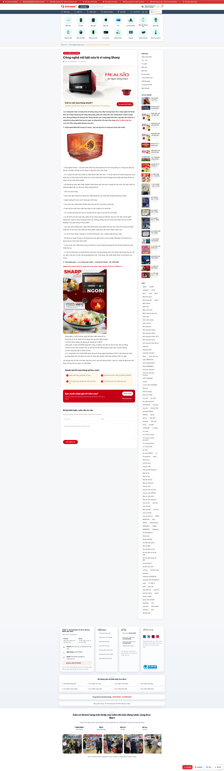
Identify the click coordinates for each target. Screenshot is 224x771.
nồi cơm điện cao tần (149, 549)
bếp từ (156, 300)
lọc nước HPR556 (148, 453)
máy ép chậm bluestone (149, 469)
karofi (144, 424)
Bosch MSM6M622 (148, 366)
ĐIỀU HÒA (66, 12)
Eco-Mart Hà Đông (147, 684)
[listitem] (72, 743)
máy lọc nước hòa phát (149, 489)
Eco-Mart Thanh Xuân (71, 689)
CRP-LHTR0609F (148, 378)
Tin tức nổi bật (146, 95)
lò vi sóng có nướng (148, 434)
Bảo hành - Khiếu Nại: (128, 638)
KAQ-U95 (153, 421)
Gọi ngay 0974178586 (125, 104)
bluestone (145, 346)
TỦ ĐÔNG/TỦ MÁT (146, 84)
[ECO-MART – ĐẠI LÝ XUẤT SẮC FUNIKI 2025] (145, 202)
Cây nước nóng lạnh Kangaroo (148, 374)
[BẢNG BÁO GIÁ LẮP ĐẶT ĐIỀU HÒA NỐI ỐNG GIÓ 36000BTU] (145, 117)
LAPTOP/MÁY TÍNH (147, 77)
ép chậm (153, 398)
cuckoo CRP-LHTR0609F (150, 385)
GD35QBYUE (146, 404)
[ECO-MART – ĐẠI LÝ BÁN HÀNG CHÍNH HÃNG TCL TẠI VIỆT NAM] (145, 212)
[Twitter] (148, 636)
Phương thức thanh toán (106, 650)
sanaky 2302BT (147, 596)
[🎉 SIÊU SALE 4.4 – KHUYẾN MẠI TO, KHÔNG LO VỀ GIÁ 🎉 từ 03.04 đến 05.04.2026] (145, 177)
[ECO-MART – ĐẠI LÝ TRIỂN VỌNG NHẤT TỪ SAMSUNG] (145, 223)
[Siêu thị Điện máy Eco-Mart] (69, 6)
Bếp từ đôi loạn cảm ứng (150, 313)
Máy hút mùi (146, 476)
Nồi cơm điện (146, 546)
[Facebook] (144, 636)
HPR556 (145, 414)
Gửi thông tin (70, 442)
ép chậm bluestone (148, 401)
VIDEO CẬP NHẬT (146, 57)
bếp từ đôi (146, 306)
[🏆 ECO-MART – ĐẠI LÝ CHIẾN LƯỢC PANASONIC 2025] (145, 189)
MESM (157, 516)
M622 (155, 456)
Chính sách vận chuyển (105, 637)
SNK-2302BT (155, 606)
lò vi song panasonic (148, 443)
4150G (153, 290)
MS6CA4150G (154, 522)
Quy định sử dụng (104, 646)
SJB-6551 (145, 606)
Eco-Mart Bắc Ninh (121, 689)
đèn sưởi (145, 388)
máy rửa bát (146, 503)
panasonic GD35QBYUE (149, 576)
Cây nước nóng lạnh (148, 369)
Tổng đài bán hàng (127, 646)
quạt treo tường (147, 593)
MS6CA (145, 522)
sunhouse (145, 609)
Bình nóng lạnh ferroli (149, 339)
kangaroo (145, 421)
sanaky (157, 593)
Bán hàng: (129, 633)
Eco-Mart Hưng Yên (96, 689)
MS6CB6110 (146, 526)
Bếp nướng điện (147, 300)
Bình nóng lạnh (147, 326)
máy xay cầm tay (148, 516)
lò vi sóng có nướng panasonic (148, 439)
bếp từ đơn (146, 316)
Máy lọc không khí (148, 483)
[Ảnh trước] (64, 744)
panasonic (146, 573)
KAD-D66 (152, 418)
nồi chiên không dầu (148, 542)
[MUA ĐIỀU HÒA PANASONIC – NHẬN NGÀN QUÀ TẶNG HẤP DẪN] (145, 259)
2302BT (151, 286)
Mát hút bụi (146, 460)
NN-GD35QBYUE (148, 532)
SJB (152, 603)
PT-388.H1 (152, 583)
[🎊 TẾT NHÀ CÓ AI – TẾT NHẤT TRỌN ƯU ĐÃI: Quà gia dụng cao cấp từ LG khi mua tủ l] (145, 275)
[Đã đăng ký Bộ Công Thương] (150, 667)
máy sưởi (155, 503)
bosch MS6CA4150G (149, 363)
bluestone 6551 (147, 349)
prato (144, 583)
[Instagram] (157, 636)
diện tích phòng (147, 391)
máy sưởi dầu (146, 506)
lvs (156, 453)
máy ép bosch (147, 463)
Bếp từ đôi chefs (147, 310)
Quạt (144, 586)
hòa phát (145, 408)
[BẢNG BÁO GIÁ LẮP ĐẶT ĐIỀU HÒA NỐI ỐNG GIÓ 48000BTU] (145, 127)
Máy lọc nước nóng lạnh (149, 499)
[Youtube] (153, 636)
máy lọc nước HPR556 (149, 493)
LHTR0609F (146, 428)
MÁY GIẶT (144, 71)
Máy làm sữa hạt (147, 479)
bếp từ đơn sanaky (148, 320)
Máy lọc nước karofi (148, 496)
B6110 (156, 293)
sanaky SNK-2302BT (149, 599)
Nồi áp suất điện (147, 539)
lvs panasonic (146, 456)
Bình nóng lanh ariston (149, 330)
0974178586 (149, 7)
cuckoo (145, 381)
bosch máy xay (153, 356)
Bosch (144, 356)
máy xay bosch (147, 512)
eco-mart (145, 398)
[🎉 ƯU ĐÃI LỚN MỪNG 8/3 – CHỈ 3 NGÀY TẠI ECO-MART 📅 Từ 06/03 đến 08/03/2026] (145, 249)
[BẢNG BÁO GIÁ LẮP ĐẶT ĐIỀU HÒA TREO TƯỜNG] (145, 151)
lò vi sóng (145, 431)
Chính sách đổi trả (104, 641)
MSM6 (154, 526)
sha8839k (146, 603)
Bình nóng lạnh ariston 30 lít (151, 336)
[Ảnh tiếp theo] (159, 744)
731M (150, 293)
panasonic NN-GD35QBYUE (151, 580)
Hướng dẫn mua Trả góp (106, 654)
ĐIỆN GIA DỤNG (108, 12)
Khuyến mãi (157, 12)
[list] (112, 743)
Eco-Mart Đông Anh (70, 684)
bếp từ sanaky (147, 323)
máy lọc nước (146, 486)
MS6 (153, 519)
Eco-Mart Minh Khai (147, 689)
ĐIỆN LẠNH (92, 12)
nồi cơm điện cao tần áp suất (149, 553)
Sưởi (152, 609)
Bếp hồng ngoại (147, 296)
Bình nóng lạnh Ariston (149, 333)
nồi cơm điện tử (147, 563)
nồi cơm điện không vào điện (149, 559)
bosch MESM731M (148, 359)
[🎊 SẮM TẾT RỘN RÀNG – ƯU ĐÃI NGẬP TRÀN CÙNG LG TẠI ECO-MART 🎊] (145, 268)
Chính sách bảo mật (104, 633)
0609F (145, 286)
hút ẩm (152, 414)
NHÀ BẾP (123, 12)
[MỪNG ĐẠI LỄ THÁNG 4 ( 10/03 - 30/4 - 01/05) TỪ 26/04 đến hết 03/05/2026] (145, 167)
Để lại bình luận (126, 398)
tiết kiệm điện (146, 613)
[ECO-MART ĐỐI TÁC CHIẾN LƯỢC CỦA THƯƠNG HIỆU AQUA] (145, 233)
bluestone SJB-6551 (148, 353)
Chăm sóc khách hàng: (129, 642)
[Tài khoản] (158, 6)
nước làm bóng (154, 570)
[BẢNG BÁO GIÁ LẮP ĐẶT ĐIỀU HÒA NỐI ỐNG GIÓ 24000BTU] (145, 137)
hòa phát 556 (154, 408)
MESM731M (146, 519)
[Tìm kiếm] (92, 6)
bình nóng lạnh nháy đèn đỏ (151, 343)
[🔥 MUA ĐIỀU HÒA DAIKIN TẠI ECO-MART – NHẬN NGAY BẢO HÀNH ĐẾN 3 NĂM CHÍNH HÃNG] (145, 241)
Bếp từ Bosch (146, 303)
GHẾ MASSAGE (145, 81)
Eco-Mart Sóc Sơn (95, 684)
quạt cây (150, 586)
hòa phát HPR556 (148, 411)
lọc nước (145, 450)
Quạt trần (156, 590)
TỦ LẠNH (144, 64)
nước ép (145, 570)
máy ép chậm (146, 466)
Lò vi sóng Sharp (147, 446)
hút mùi (145, 418)
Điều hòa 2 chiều (147, 395)
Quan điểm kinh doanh (105, 658)
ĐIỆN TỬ (79, 12)
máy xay (156, 509)
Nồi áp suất (146, 536)
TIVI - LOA (144, 60)
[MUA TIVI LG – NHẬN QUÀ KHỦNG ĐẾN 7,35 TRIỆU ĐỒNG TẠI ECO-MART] (145, 145)
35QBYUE (145, 290)
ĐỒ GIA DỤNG (145, 74)
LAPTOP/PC (136, 12)
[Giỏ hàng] (161, 6)
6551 (144, 293)
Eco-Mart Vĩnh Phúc (121, 684)
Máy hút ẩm (146, 473)
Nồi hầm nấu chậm (148, 566)
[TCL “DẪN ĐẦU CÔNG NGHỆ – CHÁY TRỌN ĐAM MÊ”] (145, 158)
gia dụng (155, 404)
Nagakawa (155, 529)
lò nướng (155, 428)
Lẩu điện (151, 424)
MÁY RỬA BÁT (145, 88)
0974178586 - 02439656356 (122, 697)
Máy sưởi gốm (147, 509)
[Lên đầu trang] (220, 755)
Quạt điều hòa (147, 590)
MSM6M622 (146, 529)
